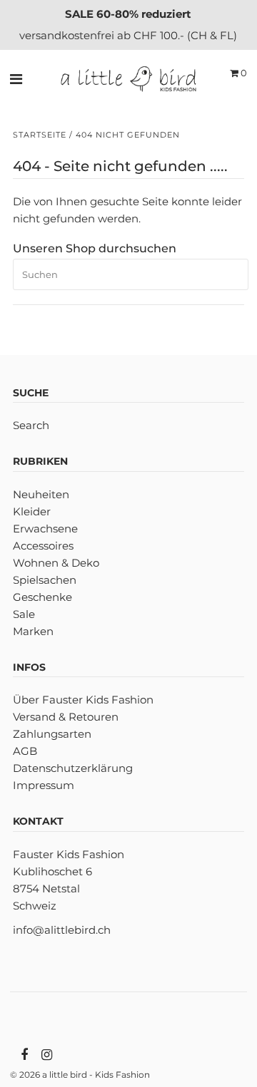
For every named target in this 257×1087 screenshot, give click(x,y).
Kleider (32, 511)
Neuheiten (41, 494)
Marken (33, 631)
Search (31, 425)
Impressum (43, 785)
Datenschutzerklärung (73, 768)
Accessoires (43, 545)
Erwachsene (45, 528)
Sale (24, 614)
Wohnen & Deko (56, 563)
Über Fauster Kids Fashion (83, 699)
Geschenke (42, 597)
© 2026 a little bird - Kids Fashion (80, 1074)
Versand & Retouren (66, 716)
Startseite (39, 135)
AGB (25, 751)
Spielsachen (44, 580)
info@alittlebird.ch (62, 930)
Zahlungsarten (52, 734)
